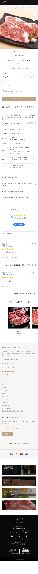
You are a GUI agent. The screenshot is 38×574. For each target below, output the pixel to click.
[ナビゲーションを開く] (3, 7)
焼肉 (3, 393)
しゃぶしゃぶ (5, 396)
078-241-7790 (19, 538)
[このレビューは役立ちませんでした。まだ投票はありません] (34, 265)
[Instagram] (7, 374)
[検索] (32, 7)
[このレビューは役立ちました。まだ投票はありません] (30, 265)
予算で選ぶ (5, 399)
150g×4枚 (23, 77)
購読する (8, 434)
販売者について (6, 405)
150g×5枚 (31, 77)
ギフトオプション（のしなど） (12, 91)
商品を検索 (5, 402)
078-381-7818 (5, 367)
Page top (35, 570)
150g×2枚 (5, 77)
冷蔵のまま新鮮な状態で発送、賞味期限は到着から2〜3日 (18, 184)
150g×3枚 (14, 77)
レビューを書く (19, 224)
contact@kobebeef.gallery (9, 371)
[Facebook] (2, 374)
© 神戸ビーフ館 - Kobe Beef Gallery (19, 443)
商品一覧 (4, 384)
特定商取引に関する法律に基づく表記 (12, 411)
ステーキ (4, 387)
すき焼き (4, 390)
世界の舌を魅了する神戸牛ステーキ (13, 177)
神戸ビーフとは (6, 408)
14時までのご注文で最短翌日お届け (13, 192)
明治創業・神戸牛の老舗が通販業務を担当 (15, 198)
